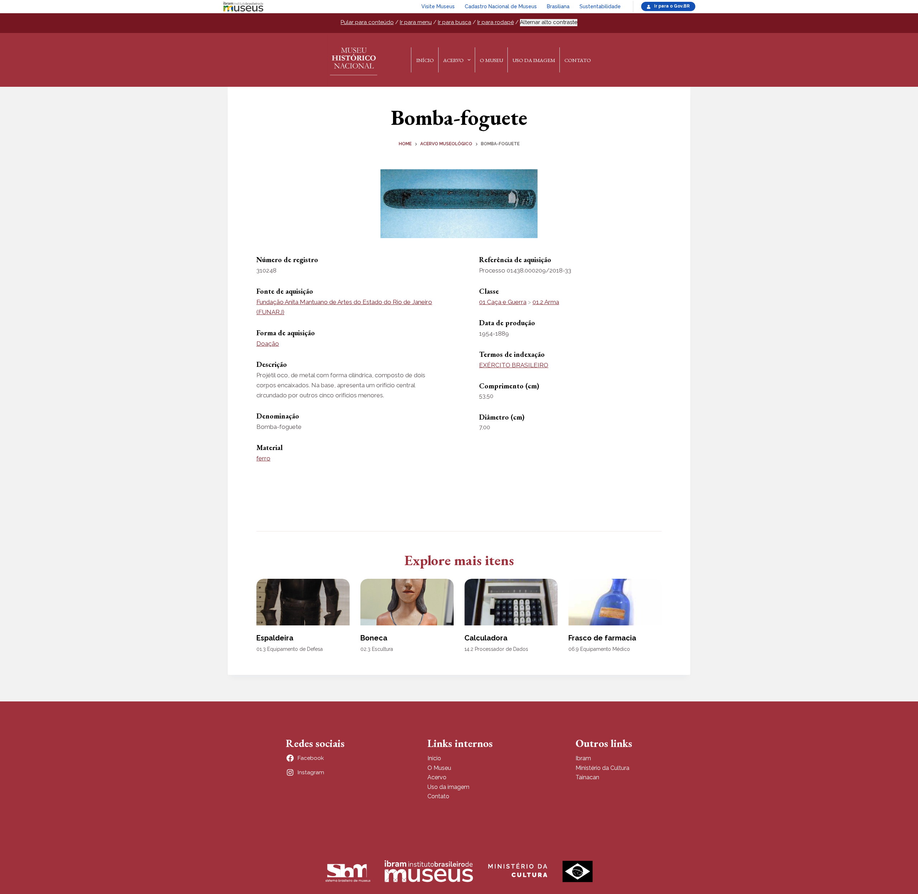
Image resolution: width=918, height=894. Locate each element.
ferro (263, 458)
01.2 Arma (546, 302)
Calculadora (485, 638)
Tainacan (587, 777)
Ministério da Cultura (602, 768)
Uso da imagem (448, 787)
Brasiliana (558, 6)
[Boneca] (407, 602)
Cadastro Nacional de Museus (501, 6)
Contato (577, 60)
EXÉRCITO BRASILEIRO (513, 365)
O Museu (491, 60)
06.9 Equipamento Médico (599, 649)
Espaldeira (274, 638)
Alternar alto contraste (548, 22)
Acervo (453, 60)
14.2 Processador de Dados (496, 649)
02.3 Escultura (376, 649)
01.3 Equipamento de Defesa (289, 649)
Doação (267, 343)
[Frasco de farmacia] (615, 602)
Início (425, 60)
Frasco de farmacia (602, 638)
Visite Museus (438, 6)
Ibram (583, 758)
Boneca (373, 638)
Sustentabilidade (600, 6)
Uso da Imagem (533, 60)
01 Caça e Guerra (502, 302)
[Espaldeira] (303, 602)
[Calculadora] (511, 602)
